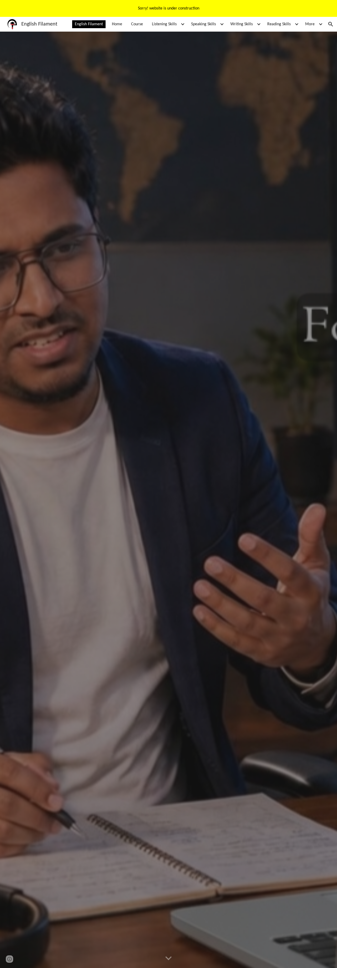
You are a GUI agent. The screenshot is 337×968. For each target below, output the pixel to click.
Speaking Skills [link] (203, 24)
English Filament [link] (89, 24)
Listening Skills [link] (164, 24)
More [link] (310, 24)
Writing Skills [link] (241, 24)
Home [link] (117, 24)
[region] (168, 8)
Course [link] (137, 24)
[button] (330, 24)
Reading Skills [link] (279, 24)
